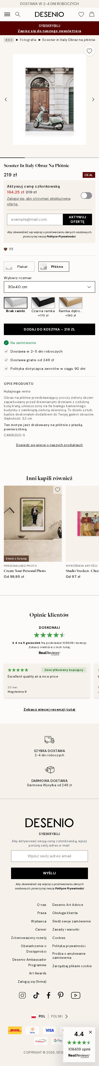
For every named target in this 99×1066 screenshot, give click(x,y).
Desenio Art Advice (67, 905)
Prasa (42, 913)
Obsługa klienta (65, 913)
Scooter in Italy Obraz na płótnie (68, 40)
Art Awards (38, 973)
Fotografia (28, 40)
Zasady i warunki (65, 929)
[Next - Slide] (93, 99)
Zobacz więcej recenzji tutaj (49, 709)
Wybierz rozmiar (18, 278)
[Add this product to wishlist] (89, 50)
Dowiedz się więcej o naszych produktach (49, 445)
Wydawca (39, 921)
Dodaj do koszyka (49, 329)
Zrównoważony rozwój (29, 938)
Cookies (59, 938)
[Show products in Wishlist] (81, 14)
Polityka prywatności (69, 946)
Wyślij (49, 873)
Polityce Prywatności (61, 236)
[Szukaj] (17, 14)
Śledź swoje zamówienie (71, 921)
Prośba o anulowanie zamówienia (69, 956)
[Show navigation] (7, 14)
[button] (79, 1044)
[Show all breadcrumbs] (9, 40)
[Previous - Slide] (6, 99)
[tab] (12, 156)
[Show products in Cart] (92, 14)
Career (41, 929)
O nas (42, 905)
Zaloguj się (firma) (32, 982)
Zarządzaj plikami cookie (72, 966)
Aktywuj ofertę (77, 219)
